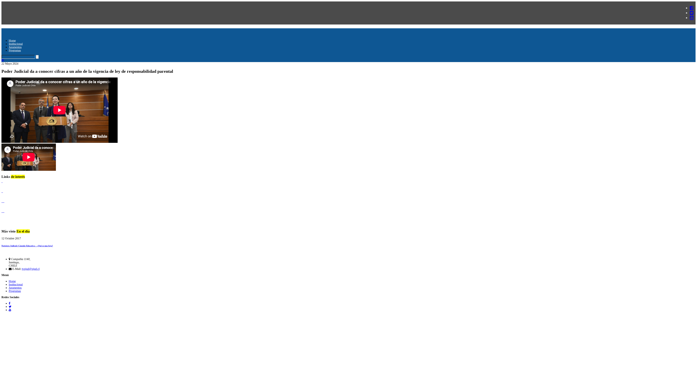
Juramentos (15, 47)
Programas (15, 50)
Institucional (16, 43)
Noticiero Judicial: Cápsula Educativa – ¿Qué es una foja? (27, 246)
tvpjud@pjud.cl (31, 268)
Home (12, 40)
